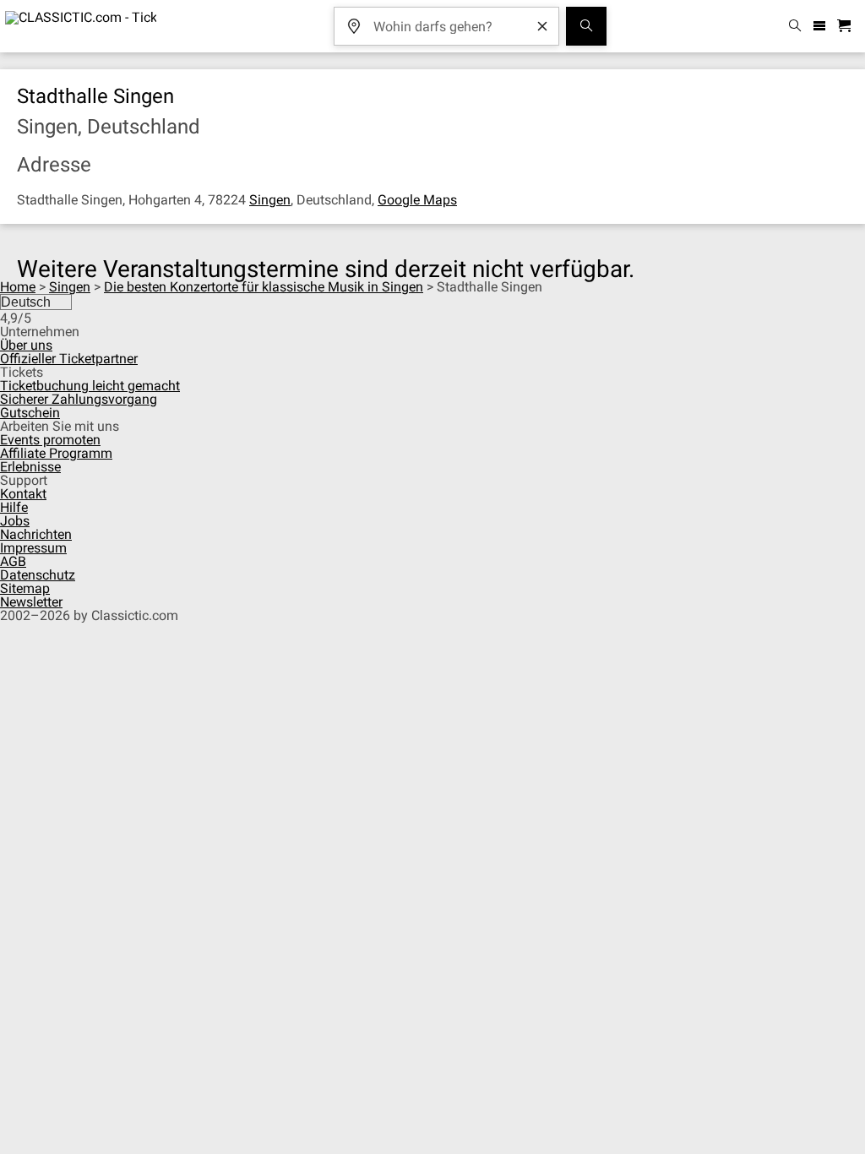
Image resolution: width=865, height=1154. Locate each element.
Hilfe (14, 507)
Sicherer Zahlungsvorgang (78, 399)
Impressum (33, 548)
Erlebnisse (30, 467)
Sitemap (25, 588)
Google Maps (417, 200)
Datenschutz (37, 575)
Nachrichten (36, 534)
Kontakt (23, 494)
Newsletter (31, 602)
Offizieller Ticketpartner (69, 359)
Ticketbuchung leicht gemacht (90, 386)
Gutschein (30, 413)
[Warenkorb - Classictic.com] (846, 27)
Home (17, 287)
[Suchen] (586, 26)
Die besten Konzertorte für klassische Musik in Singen (263, 287)
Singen (270, 200)
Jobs (15, 521)
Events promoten (50, 440)
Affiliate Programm (56, 453)
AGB (13, 561)
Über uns (26, 345)
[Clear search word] (542, 26)
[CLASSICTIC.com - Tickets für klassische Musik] (78, 26)
